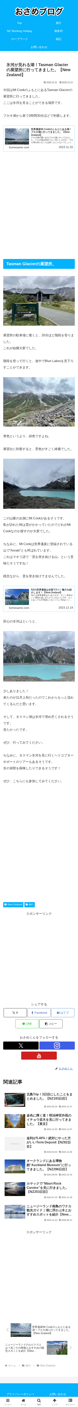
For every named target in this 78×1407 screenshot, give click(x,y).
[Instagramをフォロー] (57, 1046)
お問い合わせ (57, 1394)
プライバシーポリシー (20, 1394)
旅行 (31, 904)
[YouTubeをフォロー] (39, 1056)
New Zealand (15, 904)
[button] (50, 1023)
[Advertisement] (39, 205)
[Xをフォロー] (21, 1046)
